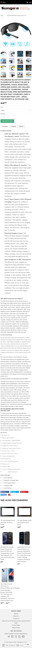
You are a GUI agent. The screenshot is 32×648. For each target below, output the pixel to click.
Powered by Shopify (22, 642)
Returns (21, 126)
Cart (30, 2)
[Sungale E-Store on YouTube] (23, 637)
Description (5, 126)
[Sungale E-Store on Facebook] (12, 637)
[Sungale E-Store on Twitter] (9, 637)
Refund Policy (16, 628)
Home (2, 15)
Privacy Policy (16, 625)
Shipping (13, 126)
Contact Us (16, 618)
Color (2, 107)
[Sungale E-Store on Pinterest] (16, 637)
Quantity (3, 114)
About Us (16, 616)
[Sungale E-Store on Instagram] (19, 637)
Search (16, 613)
